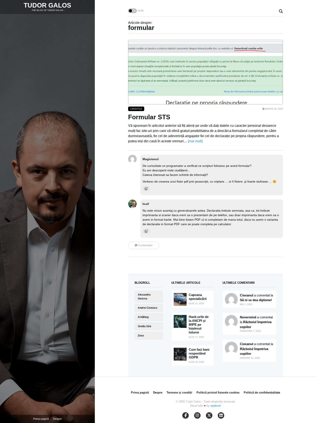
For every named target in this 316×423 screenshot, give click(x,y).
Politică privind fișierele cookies (217, 392)
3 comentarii (144, 245)
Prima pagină (41, 418)
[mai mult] (195, 141)
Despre (57, 418)
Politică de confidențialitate (262, 392)
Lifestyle (136, 109)
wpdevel (215, 405)
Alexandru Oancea (144, 296)
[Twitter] (209, 415)
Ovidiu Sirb (144, 326)
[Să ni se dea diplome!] (231, 321)
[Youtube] (197, 415)
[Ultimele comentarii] (231, 299)
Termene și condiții (179, 392)
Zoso (141, 335)
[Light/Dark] (132, 11)
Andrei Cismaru (147, 307)
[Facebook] (185, 415)
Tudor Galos (47, 5)
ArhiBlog (143, 317)
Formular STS (149, 117)
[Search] (281, 11)
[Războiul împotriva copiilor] (231, 348)
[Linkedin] (221, 415)
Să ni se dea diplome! (256, 300)
